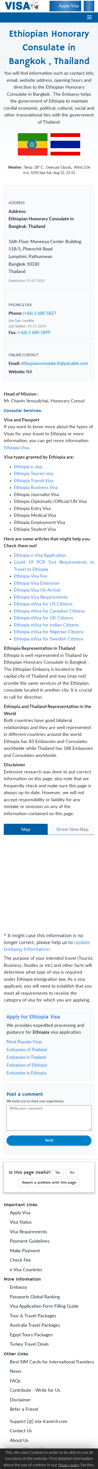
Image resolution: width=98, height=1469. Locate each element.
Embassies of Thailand (27, 1050)
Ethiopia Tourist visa (33, 474)
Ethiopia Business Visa (36, 487)
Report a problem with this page (49, 1182)
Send (49, 1140)
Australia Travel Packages (34, 1325)
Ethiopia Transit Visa (33, 481)
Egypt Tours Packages (30, 1335)
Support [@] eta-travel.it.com (37, 1421)
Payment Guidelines (28, 1241)
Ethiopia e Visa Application (40, 555)
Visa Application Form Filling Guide (43, 1306)
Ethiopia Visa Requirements (41, 597)
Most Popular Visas (24, 1042)
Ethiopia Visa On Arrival (37, 590)
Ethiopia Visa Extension (37, 583)
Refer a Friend (23, 1409)
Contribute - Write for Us (34, 1390)
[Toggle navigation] (89, 17)
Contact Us (20, 1431)
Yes (57, 1172)
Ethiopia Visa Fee (30, 576)
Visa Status (19, 1222)
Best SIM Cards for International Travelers (51, 1362)
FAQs (14, 1381)
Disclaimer (19, 1400)
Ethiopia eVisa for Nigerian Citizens (49, 632)
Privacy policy (68, 1465)
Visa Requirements (27, 1232)
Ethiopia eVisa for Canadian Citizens (49, 611)
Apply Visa (19, 1213)
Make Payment (23, 1251)
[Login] (89, 6)
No (72, 1172)
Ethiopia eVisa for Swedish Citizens (48, 639)
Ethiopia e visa (28, 467)
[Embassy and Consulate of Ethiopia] (33, 144)
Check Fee (19, 1260)
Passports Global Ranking (34, 1297)
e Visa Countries (25, 1270)
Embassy (17, 1287)
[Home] (22, 5)
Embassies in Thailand (26, 1057)
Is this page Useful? (30, 1172)
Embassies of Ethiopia (27, 1065)
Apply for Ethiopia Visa (33, 1017)
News (14, 1371)
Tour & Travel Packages (32, 1316)
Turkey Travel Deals (28, 1344)
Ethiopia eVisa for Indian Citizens (46, 625)
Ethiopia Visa (16, 448)
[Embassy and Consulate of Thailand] (65, 144)
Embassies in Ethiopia (26, 1073)
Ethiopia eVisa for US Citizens (43, 604)
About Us (18, 1440)
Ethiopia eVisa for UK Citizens (43, 618)
